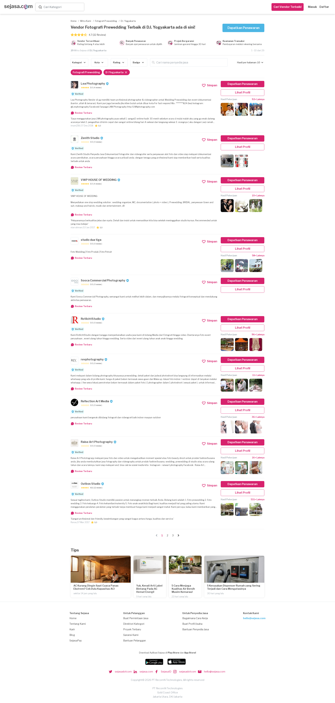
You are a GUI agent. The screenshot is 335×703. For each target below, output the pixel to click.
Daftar (324, 7)
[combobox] (63, 7)
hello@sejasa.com (254, 618)
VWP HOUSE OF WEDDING (99, 180)
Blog (72, 634)
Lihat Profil (242, 92)
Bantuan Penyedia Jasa (195, 629)
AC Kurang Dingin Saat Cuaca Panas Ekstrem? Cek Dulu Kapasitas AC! (95, 587)
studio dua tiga (91, 239)
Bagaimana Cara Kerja (195, 618)
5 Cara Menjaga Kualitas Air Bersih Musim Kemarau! (183, 588)
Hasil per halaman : (247, 62)
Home (73, 618)
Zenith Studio (90, 138)
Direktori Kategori (133, 623)
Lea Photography (93, 83)
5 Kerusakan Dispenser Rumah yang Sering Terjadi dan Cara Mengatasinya (233, 587)
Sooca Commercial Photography (103, 280)
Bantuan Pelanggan (134, 640)
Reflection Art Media (95, 401)
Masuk (312, 7)
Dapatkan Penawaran (243, 28)
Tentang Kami (77, 623)
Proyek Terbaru (132, 629)
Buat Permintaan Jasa (135, 618)
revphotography (92, 359)
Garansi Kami (130, 634)
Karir (72, 629)
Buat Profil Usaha (192, 623)
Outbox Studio (90, 483)
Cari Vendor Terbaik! (288, 7)
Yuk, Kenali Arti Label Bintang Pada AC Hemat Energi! (149, 588)
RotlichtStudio (91, 318)
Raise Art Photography (97, 442)
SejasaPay (75, 640)
